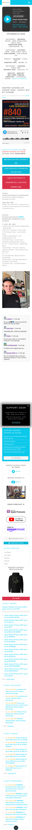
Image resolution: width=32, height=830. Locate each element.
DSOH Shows (10, 679)
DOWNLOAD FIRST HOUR (17, 161)
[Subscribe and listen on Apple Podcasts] (16, 511)
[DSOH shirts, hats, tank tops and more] (16, 583)
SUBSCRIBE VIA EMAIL (17, 543)
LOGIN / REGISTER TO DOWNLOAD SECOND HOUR (16, 170)
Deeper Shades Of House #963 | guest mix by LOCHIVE (14, 608)
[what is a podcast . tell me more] (23, 504)
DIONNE (21, 217)
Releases (11, 726)
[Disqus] (16, 338)
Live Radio (7, 552)
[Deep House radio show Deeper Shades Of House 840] (16, 114)
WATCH (18, 482)
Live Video (7, 555)
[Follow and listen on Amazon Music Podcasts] (16, 529)
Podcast (6, 561)
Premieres (11, 824)
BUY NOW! (16, 598)
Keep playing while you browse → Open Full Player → (20, 27)
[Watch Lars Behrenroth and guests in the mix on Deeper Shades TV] (13, 482)
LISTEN (17, 471)
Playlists (6, 558)
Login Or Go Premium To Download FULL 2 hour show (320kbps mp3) (16, 182)
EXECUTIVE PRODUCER (12, 150)
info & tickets (19, 78)
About (6, 564)
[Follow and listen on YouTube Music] (16, 519)
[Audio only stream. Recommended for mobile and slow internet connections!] (13, 471)
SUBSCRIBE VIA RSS (17, 538)
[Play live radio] (7, 19)
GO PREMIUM (16, 458)
